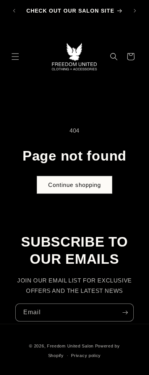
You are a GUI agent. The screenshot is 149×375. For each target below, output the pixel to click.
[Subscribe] (125, 312)
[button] (15, 56)
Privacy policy (86, 355)
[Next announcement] (134, 10)
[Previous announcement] (14, 10)
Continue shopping (74, 185)
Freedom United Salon (70, 346)
